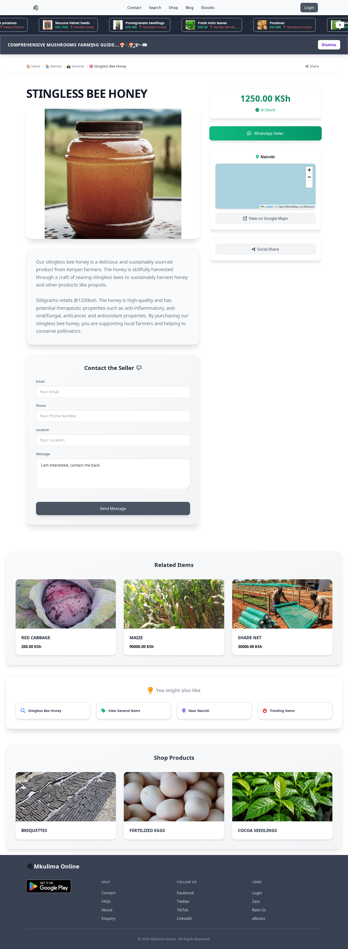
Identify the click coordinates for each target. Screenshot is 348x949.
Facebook (185, 892)
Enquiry (108, 918)
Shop (173, 7)
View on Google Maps (268, 218)
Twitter (183, 901)
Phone (41, 405)
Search (155, 7)
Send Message (113, 508)
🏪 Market (53, 66)
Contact (134, 7)
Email (40, 381)
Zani (256, 901)
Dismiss (329, 44)
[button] (309, 170)
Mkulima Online (163, 939)
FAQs (106, 901)
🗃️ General (75, 66)
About (107, 910)
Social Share (268, 249)
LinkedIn (184, 918)
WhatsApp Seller (269, 133)
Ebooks (207, 7)
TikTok (182, 910)
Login (309, 7)
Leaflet (268, 206)
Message (43, 454)
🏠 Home (33, 66)
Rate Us (259, 910)
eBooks (258, 918)
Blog (190, 7)
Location (42, 429)
